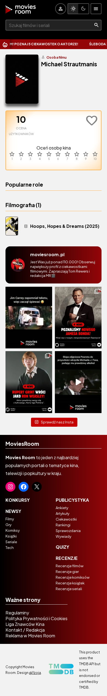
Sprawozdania (68, 530)
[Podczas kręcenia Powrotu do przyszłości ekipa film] (78, 382)
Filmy (9, 519)
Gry (8, 524)
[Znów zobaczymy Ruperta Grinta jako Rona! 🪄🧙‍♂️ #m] (28, 382)
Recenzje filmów (69, 566)
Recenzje (67, 558)
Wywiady (63, 536)
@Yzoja (35, 673)
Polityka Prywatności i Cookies (36, 618)
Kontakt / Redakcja (25, 630)
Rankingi (63, 525)
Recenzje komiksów (72, 577)
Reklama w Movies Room (30, 635)
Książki (11, 536)
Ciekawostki (66, 519)
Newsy (13, 511)
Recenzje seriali (69, 589)
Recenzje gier (67, 571)
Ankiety (62, 508)
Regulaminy (17, 613)
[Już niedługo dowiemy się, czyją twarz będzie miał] (78, 317)
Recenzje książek (70, 583)
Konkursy (17, 500)
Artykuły (62, 513)
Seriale (11, 542)
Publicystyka (72, 500)
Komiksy (12, 530)
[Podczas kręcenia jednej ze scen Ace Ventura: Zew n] (28, 317)
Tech (9, 547)
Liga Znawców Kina (24, 624)
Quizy (62, 547)
